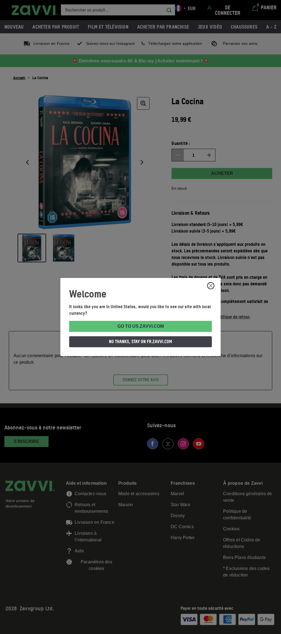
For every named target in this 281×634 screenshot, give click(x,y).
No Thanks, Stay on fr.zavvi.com (140, 341)
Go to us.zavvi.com (140, 326)
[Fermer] (210, 285)
